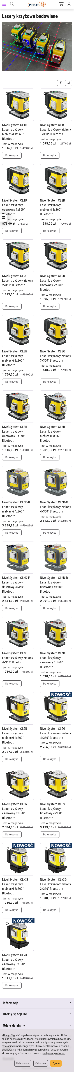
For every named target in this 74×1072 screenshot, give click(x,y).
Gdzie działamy (14, 1025)
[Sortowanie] (68, 83)
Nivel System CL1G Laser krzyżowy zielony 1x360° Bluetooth (55, 129)
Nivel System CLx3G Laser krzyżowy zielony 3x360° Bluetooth (55, 884)
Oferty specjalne (15, 1014)
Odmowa (40, 1063)
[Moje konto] (69, 4)
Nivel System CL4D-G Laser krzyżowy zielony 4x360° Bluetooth (55, 506)
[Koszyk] (61, 4)
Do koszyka (11, 155)
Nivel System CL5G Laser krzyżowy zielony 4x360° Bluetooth (55, 733)
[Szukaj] (12, 4)
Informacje (10, 1003)
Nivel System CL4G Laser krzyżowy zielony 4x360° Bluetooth (17, 657)
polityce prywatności (53, 1053)
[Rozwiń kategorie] (4, 4)
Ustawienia (22, 1063)
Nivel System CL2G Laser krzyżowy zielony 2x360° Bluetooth (17, 280)
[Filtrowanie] (60, 83)
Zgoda (56, 1063)
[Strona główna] (37, 4)
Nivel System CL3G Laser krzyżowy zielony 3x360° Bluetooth (55, 355)
